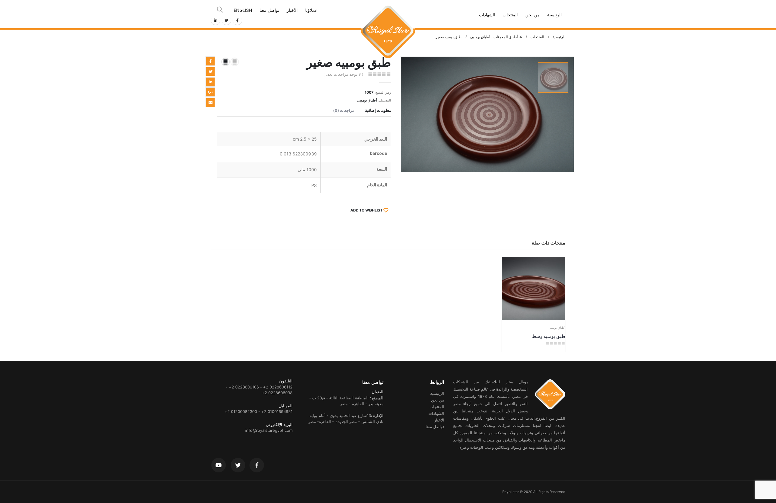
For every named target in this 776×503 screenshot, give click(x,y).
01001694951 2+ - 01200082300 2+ (259, 411)
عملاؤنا (311, 10)
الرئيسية (554, 14)
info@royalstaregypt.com (269, 430)
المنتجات (510, 14)
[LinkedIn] (215, 20)
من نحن (532, 14)
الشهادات (487, 14)
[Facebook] (237, 20)
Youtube (218, 465)
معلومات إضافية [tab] (378, 110)
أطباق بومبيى (367, 100)
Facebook (210, 61)
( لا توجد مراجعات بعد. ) (343, 74)
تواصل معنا (269, 10)
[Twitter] (226, 20)
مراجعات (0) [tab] (343, 110)
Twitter (210, 71)
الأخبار (292, 10)
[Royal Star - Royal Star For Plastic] (388, 14)
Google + (210, 92)
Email (210, 102)
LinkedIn (210, 82)
